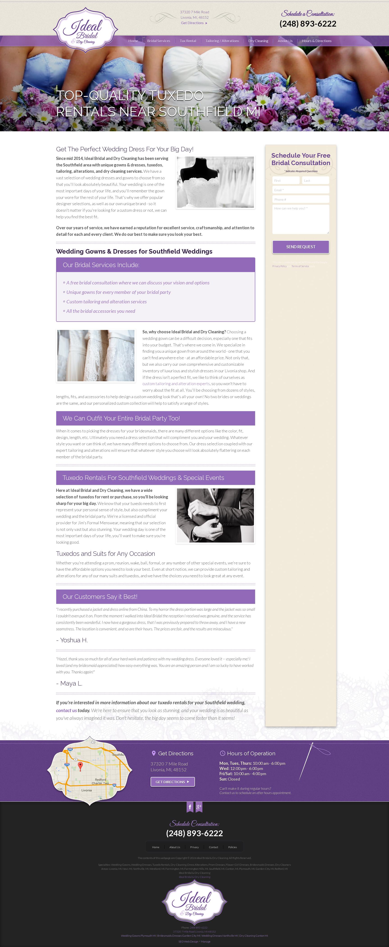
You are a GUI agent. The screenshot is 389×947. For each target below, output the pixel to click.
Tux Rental (188, 41)
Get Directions (194, 22)
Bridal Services (158, 41)
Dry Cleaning (258, 41)
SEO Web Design (188, 941)
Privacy (194, 847)
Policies (232, 847)
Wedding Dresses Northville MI (220, 935)
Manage (205, 941)
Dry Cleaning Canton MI (253, 935)
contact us (66, 710)
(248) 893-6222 (308, 23)
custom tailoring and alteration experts (176, 383)
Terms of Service (300, 266)
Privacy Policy (279, 266)
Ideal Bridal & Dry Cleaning (194, 877)
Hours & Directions (317, 41)
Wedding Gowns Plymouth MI (138, 935)
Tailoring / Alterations (222, 41)
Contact (213, 847)
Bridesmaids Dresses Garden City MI (178, 935)
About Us (285, 41)
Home (133, 41)
